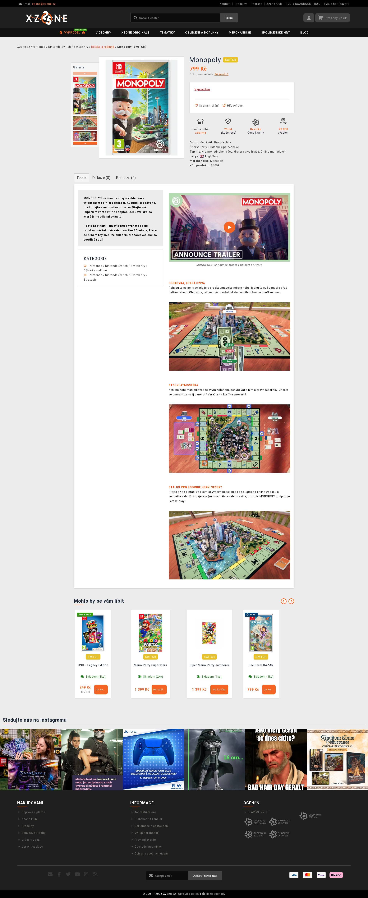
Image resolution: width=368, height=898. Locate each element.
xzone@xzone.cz (39, 3)
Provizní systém (146, 839)
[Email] (50, 874)
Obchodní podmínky (148, 846)
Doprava (256, 3)
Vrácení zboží (31, 839)
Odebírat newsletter (205, 875)
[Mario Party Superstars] (150, 632)
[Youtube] (77, 874)
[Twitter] (68, 874)
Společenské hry (275, 32)
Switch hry (138, 265)
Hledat (229, 18)
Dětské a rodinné (95, 270)
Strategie (90, 279)
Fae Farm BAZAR (261, 665)
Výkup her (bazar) (336, 3)
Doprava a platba (33, 812)
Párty (203, 147)
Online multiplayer (273, 151)
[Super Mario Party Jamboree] (209, 632)
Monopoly (217, 160)
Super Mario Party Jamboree (209, 665)
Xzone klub (29, 819)
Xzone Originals (136, 32)
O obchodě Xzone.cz (149, 819)
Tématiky (167, 32)
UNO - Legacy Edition (93, 665)
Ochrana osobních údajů (151, 853)
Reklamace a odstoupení (152, 825)
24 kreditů (221, 74)
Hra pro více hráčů (246, 151)
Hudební (214, 147)
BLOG (304, 32)
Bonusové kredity (34, 832)
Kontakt (225, 3)
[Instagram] (86, 874)
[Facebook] (59, 874)
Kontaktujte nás (145, 812)
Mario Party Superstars (150, 665)
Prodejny (241, 3)
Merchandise (240, 32)
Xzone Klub (274, 3)
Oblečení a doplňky (202, 32)
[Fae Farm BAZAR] (261, 632)
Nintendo (96, 265)
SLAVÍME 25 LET (259, 812)
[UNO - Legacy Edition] (93, 632)
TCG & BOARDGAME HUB (303, 3)
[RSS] (96, 874)
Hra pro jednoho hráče (217, 151)
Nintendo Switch (116, 265)
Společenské (230, 147)
